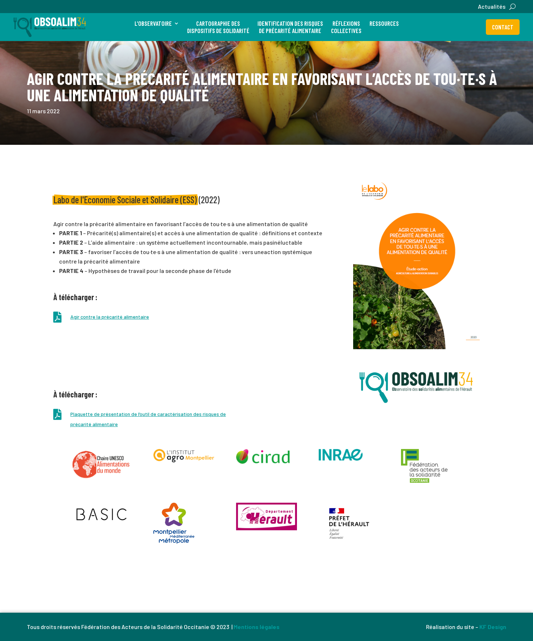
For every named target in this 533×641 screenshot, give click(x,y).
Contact (502, 26)
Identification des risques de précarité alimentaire (290, 27)
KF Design (492, 626)
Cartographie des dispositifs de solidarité (218, 27)
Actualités (491, 7)
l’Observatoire (153, 23)
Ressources (384, 23)
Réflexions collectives (346, 27)
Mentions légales (257, 626)
